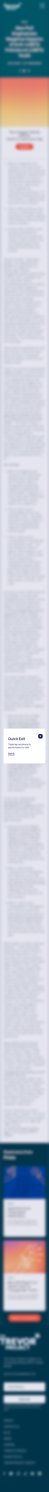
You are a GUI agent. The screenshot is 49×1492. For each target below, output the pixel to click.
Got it (11, 753)
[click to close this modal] (40, 736)
